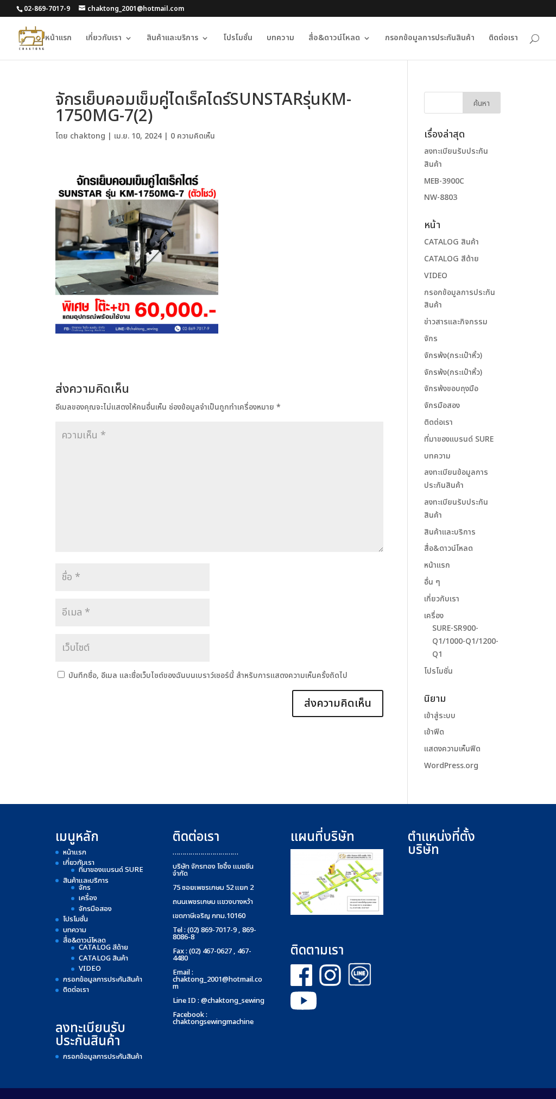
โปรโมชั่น (237, 38)
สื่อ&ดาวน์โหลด (334, 38)
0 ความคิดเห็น (192, 136)
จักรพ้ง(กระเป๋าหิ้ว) (453, 355)
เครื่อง (434, 615)
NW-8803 (440, 197)
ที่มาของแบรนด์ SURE (459, 439)
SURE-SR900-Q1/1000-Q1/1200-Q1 (465, 641)
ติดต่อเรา (503, 38)
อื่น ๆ (432, 582)
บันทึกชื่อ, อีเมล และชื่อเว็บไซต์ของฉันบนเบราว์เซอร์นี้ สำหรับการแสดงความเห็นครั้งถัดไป (208, 675)
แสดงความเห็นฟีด (452, 749)
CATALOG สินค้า (451, 242)
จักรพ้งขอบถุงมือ (451, 388)
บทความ (280, 38)
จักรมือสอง (442, 405)
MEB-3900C (444, 181)
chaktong (87, 136)
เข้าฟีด (434, 732)
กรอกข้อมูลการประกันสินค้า (430, 38)
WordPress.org (451, 765)
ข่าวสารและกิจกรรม (456, 322)
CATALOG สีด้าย (451, 259)
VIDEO (435, 275)
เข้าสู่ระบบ (440, 715)
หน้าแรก (58, 38)
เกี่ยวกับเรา (104, 38)
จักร (431, 338)
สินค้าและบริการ (172, 38)
